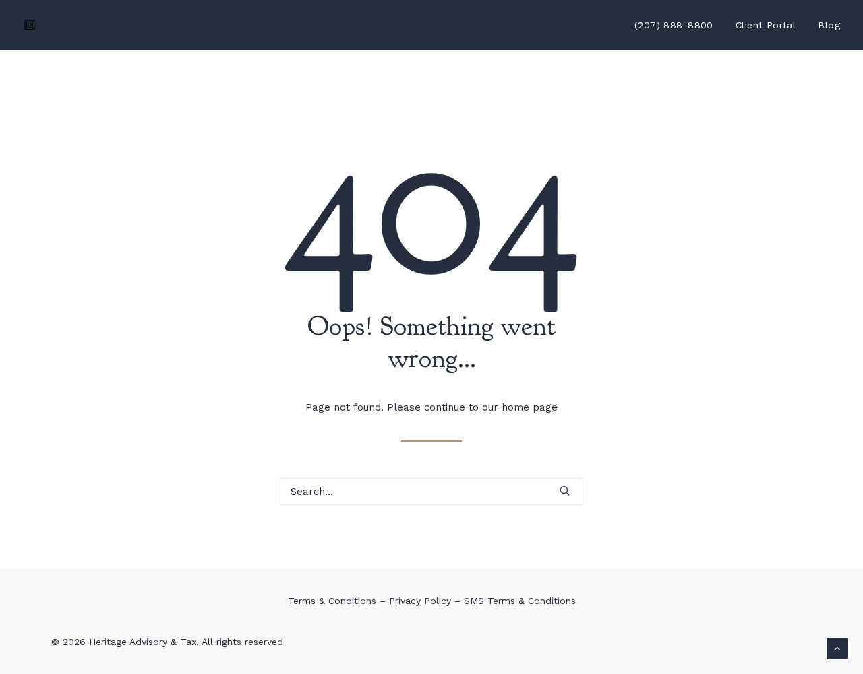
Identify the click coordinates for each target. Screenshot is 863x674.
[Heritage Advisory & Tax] (29, 25)
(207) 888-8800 (673, 25)
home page (530, 407)
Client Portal (766, 25)
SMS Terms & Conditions (520, 600)
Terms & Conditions (332, 600)
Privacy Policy (420, 600)
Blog (829, 25)
